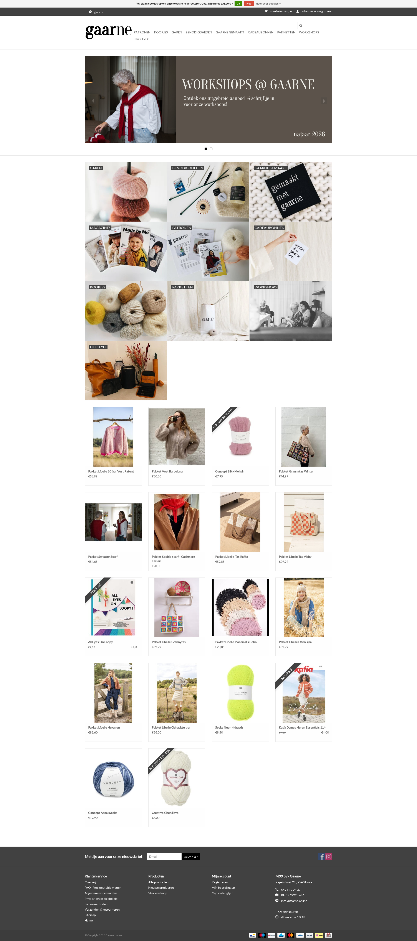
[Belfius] (271, 935)
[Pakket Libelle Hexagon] (113, 692)
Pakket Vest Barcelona (167, 471)
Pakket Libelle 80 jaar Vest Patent (111, 471)
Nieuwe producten (161, 887)
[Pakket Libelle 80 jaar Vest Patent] (113, 436)
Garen (177, 32)
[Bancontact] (252, 935)
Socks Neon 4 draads (229, 727)
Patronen (142, 32)
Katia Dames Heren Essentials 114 (302, 727)
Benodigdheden (199, 32)
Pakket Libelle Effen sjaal (295, 642)
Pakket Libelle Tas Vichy (295, 556)
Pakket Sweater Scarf (102, 556)
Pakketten (286, 32)
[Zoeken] (301, 25)
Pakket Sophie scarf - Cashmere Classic (173, 559)
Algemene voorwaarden (101, 893)
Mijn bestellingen (223, 887)
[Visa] (299, 935)
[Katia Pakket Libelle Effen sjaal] (304, 607)
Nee (249, 3)
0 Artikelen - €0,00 (281, 11)
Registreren (220, 882)
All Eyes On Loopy (100, 642)
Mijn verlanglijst (222, 893)
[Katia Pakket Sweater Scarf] (113, 522)
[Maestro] (261, 935)
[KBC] (280, 935)
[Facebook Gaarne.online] (321, 856)
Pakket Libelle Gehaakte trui (171, 727)
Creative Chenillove (165, 812)
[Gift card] (327, 935)
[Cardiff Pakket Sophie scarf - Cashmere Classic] (176, 522)
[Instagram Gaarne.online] (328, 856)
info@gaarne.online (294, 901)
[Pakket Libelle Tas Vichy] (304, 522)
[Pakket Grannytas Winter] (304, 436)
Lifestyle (141, 39)
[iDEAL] (318, 935)
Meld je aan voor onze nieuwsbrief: (114, 856)
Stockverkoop (157, 893)
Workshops (309, 32)
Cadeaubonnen (260, 32)
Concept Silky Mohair (229, 471)
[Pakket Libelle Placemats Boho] (240, 607)
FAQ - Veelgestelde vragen (103, 887)
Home (89, 920)
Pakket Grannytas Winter (296, 471)
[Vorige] (93, 100)
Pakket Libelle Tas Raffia (231, 556)
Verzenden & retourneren (102, 909)
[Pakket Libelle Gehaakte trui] (176, 692)
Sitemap (90, 915)
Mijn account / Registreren (316, 11)
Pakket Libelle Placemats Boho (236, 642)
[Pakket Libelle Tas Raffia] (240, 522)
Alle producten (158, 882)
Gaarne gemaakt (230, 32)
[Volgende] (324, 100)
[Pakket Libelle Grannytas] (176, 607)
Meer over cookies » (268, 3)
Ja (238, 3)
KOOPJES (161, 32)
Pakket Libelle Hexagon (104, 727)
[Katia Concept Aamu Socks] (113, 778)
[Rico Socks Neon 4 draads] (240, 692)
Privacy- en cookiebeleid (101, 898)
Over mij (90, 882)
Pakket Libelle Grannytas (169, 642)
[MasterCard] (290, 935)
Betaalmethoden (96, 904)
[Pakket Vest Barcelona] (176, 436)
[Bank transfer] (309, 935)
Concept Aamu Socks (102, 812)
